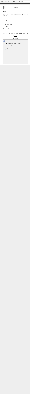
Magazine (6, 3)
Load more (15, 62)
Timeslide (17, 3)
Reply (6, 49)
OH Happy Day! (15, 7)
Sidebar (11, 3)
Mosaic (9, 3)
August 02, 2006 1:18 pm (11, 40)
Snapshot (14, 3)
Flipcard (4, 3)
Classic (1, 3)
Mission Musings (19, 35)
